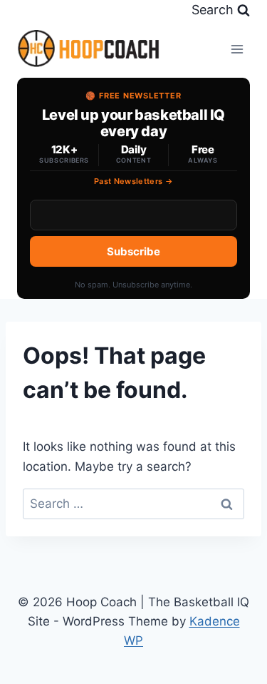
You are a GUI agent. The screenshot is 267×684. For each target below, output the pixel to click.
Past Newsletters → (133, 181)
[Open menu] (237, 49)
